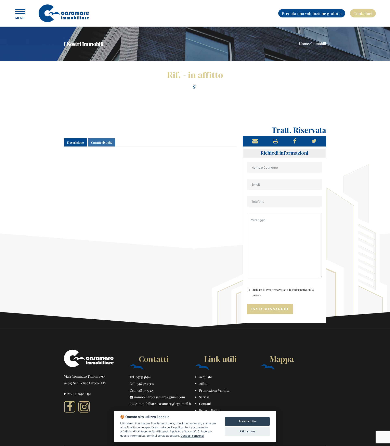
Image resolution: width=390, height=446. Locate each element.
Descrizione (75, 142)
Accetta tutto (247, 421)
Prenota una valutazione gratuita (312, 13)
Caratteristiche (101, 142)
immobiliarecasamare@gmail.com (159, 397)
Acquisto (205, 377)
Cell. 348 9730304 (142, 383)
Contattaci (362, 13)
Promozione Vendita (214, 390)
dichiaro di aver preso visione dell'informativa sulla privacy (283, 292)
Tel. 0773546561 (140, 377)
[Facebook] (69, 407)
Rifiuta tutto (247, 431)
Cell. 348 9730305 (142, 390)
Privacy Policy (209, 410)
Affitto (203, 383)
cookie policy (175, 427)
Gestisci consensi (192, 435)
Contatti (205, 403)
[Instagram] (84, 407)
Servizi (204, 397)
